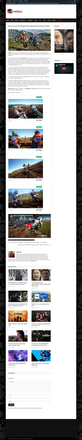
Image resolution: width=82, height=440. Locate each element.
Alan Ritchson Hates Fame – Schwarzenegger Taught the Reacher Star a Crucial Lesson (41, 284)
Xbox (36, 20)
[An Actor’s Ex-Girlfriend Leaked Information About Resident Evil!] (41, 316)
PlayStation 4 (28, 240)
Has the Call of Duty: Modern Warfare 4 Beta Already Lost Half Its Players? (40, 344)
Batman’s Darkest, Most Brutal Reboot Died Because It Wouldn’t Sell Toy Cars (17, 305)
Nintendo (30, 20)
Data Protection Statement (28, 438)
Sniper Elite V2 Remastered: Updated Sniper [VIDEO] (33, 244)
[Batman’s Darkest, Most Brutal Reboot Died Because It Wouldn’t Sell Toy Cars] (18, 296)
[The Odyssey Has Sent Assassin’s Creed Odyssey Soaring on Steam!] (18, 336)
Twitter (15, 1)
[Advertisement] (51, 11)
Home (8, 20)
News (12, 20)
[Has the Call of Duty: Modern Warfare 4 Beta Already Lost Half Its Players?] (41, 336)
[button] (62, 54)
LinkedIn (20, 1)
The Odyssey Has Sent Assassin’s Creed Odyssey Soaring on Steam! (16, 344)
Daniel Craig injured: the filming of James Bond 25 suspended (28, 242)
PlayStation (22, 20)
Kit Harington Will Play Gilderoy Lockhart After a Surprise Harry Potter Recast (17, 283)
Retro (49, 20)
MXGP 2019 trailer (19, 240)
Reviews (16, 20)
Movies (53, 20)
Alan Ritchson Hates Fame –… (61, 48)
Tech (44, 20)
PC (40, 20)
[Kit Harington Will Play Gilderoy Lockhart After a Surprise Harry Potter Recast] (18, 275)
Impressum (22, 438)
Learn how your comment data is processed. (33, 408)
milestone (13, 240)
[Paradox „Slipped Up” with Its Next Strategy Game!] (18, 316)
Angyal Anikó (18, 252)
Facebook (9, 1)
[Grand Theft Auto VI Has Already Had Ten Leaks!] (41, 296)
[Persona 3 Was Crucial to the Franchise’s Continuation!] (41, 355)
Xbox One (32, 240)
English (60, 20)
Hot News (57, 26)
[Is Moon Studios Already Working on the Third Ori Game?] (18, 355)
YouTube (26, 1)
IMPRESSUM (33, 260)
